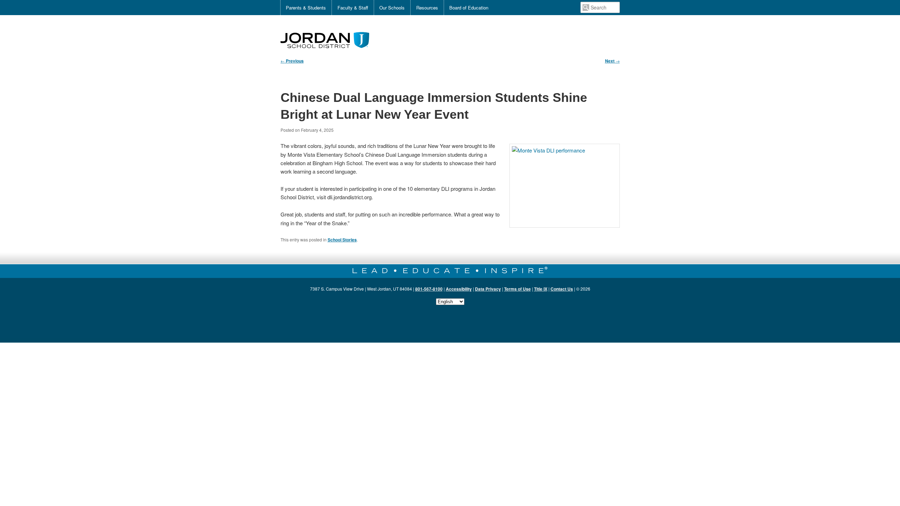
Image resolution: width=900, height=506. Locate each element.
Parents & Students (306, 7)
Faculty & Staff (353, 7)
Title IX (540, 289)
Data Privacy (488, 289)
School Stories (342, 239)
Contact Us (562, 289)
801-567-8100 (429, 289)
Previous (292, 61)
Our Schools (392, 7)
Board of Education (468, 7)
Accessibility (459, 289)
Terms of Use (517, 289)
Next (612, 61)
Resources (427, 7)
